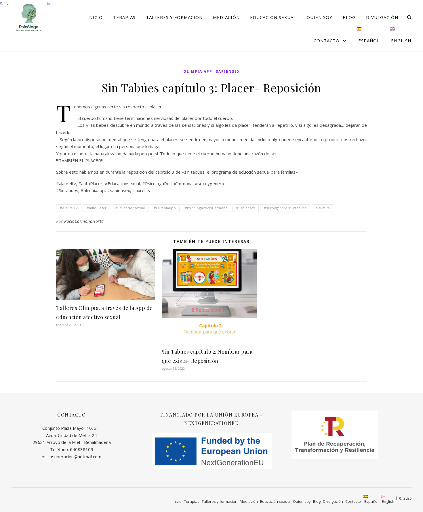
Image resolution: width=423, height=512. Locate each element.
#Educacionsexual (130, 208)
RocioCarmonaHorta (84, 221)
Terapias (124, 17)
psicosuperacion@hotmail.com (71, 456)
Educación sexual (273, 17)
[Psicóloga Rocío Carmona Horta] (29, 17)
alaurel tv (322, 208)
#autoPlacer (96, 208)
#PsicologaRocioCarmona (206, 208)
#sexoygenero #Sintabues (285, 208)
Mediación (226, 17)
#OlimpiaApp (165, 208)
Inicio (95, 17)
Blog (349, 17)
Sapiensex (228, 71)
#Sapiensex (245, 208)
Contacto (327, 40)
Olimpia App (197, 71)
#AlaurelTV (69, 208)
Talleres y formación (174, 17)
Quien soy (319, 17)
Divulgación (382, 17)
